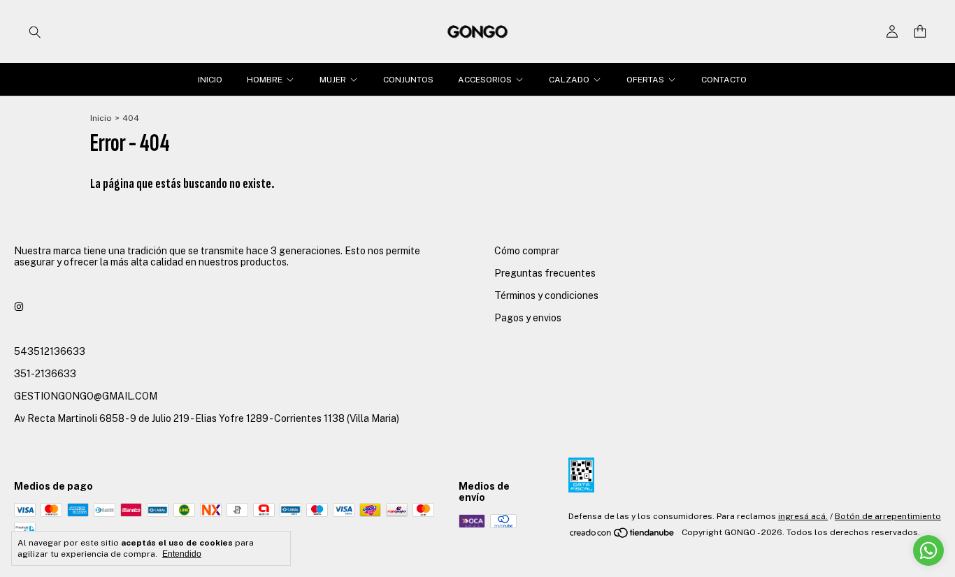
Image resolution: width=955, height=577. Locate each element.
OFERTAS (645, 80)
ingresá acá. (803, 516)
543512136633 (49, 351)
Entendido (181, 554)
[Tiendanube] (622, 536)
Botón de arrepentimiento (888, 516)
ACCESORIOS (485, 80)
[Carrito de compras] (920, 31)
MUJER (332, 80)
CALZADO (569, 80)
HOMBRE (264, 80)
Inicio (101, 118)
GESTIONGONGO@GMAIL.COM (85, 396)
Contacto (724, 80)
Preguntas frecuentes (545, 273)
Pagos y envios (527, 317)
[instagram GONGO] (19, 306)
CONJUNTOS (408, 80)
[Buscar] (35, 31)
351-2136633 (45, 373)
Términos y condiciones (546, 295)
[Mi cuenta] (892, 31)
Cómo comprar (526, 250)
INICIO (210, 80)
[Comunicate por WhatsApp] (928, 550)
